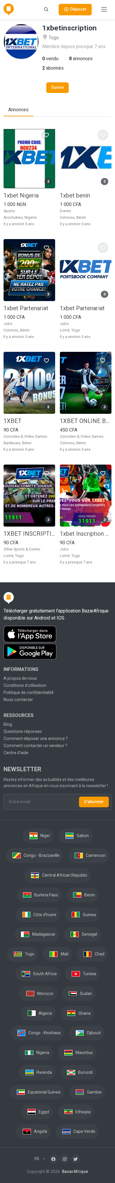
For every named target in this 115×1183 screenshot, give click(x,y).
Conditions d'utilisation (25, 685)
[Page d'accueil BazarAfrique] (9, 9)
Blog (8, 724)
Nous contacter (18, 699)
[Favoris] (46, 135)
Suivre (57, 87)
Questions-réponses (23, 731)
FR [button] (37, 1158)
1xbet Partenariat (26, 308)
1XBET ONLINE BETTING (85, 420)
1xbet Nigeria (21, 195)
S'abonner (94, 801)
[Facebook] (53, 1159)
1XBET (13, 420)
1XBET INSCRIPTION (29, 533)
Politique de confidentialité (29, 692)
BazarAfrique (74, 1171)
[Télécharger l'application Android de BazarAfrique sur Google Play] (57, 652)
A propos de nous (20, 678)
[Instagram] (64, 1159)
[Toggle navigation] (104, 9)
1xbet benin (75, 195)
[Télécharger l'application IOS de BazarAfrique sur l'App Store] (57, 634)
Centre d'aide (16, 752)
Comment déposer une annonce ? (36, 738)
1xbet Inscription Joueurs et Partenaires (85, 533)
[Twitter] (75, 1159)
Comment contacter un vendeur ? (35, 745)
